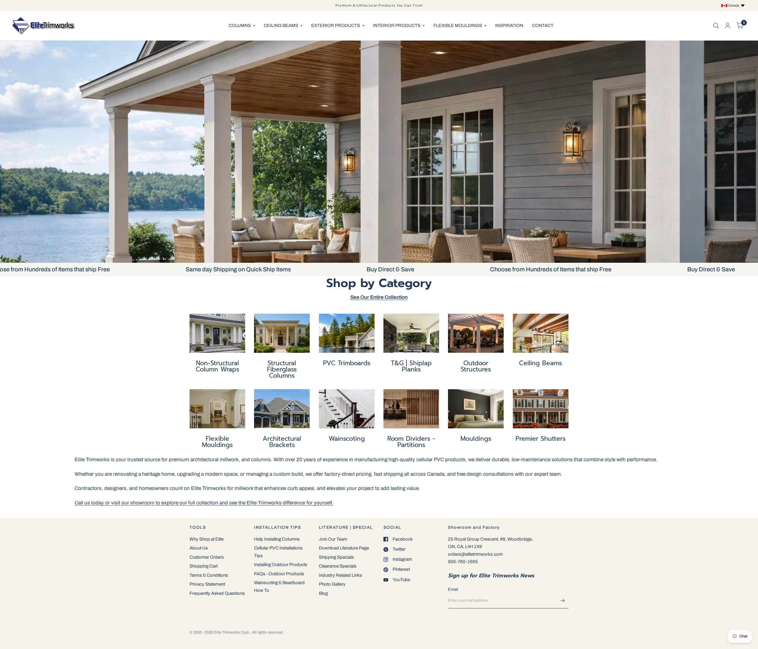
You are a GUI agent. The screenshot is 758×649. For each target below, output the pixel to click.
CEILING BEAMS (281, 25)
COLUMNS (240, 25)
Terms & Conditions (209, 575)
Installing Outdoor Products (280, 564)
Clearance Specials (337, 566)
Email (453, 589)
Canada (734, 5)
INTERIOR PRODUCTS (396, 25)
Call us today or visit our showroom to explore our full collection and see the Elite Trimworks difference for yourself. (204, 503)
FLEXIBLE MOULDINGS (457, 25)
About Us (199, 548)
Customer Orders (207, 557)
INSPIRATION (509, 25)
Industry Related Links (340, 575)
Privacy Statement (207, 584)
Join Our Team (333, 539)
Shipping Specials (336, 557)
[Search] (716, 25)
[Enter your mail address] (562, 600)
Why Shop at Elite (207, 539)
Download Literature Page (344, 548)
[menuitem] (241, 26)
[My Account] (727, 25)
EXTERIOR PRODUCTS (335, 25)
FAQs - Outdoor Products (279, 573)
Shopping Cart (204, 566)
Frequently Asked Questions (217, 593)
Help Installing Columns (277, 539)
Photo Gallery (332, 584)
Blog (323, 593)
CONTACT (542, 25)
